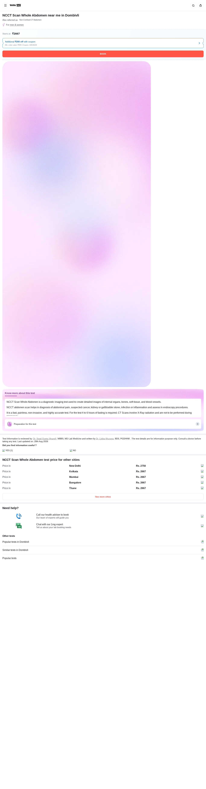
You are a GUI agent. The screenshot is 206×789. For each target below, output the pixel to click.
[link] (15, 5)
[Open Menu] (5, 5)
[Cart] (200, 5)
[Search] (192, 5)
